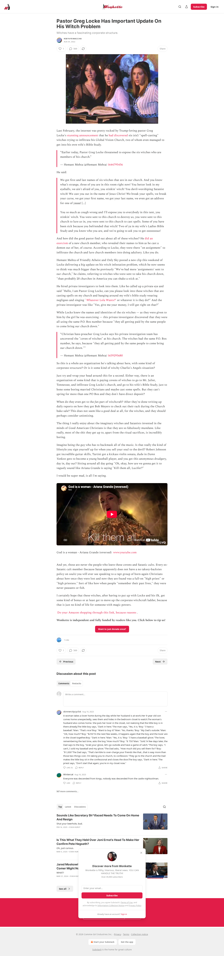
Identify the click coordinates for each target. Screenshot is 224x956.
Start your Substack (104, 941)
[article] (112, 823)
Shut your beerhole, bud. (70, 823)
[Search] (180, 7)
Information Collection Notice (111, 905)
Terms (126, 934)
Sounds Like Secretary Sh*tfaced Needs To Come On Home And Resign (98, 817)
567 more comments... (67, 791)
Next (158, 661)
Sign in (215, 6)
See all (62, 888)
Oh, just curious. (65, 848)
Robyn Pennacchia (73, 39)
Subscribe (198, 6)
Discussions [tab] (80, 806)
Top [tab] (60, 806)
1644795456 (115, 164)
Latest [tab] (68, 806)
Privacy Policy (135, 905)
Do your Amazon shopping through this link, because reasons (96, 612)
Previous (68, 661)
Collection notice (139, 934)
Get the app (127, 941)
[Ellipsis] (166, 711)
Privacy (117, 934)
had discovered (118, 135)
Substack (96, 949)
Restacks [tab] (76, 683)
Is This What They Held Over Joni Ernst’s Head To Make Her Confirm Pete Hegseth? (98, 842)
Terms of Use (127, 902)
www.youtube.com (125, 552)
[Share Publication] (186, 7)
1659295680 (115, 355)
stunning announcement (82, 135)
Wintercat (68, 774)
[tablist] (70, 683)
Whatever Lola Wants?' (101, 300)
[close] (141, 852)
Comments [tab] (63, 683)
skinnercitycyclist (72, 711)
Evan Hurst (74, 827)
